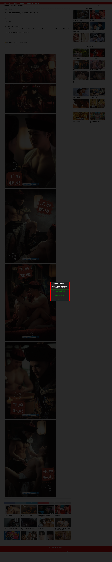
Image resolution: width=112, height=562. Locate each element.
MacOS (60, 291)
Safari (63, 291)
